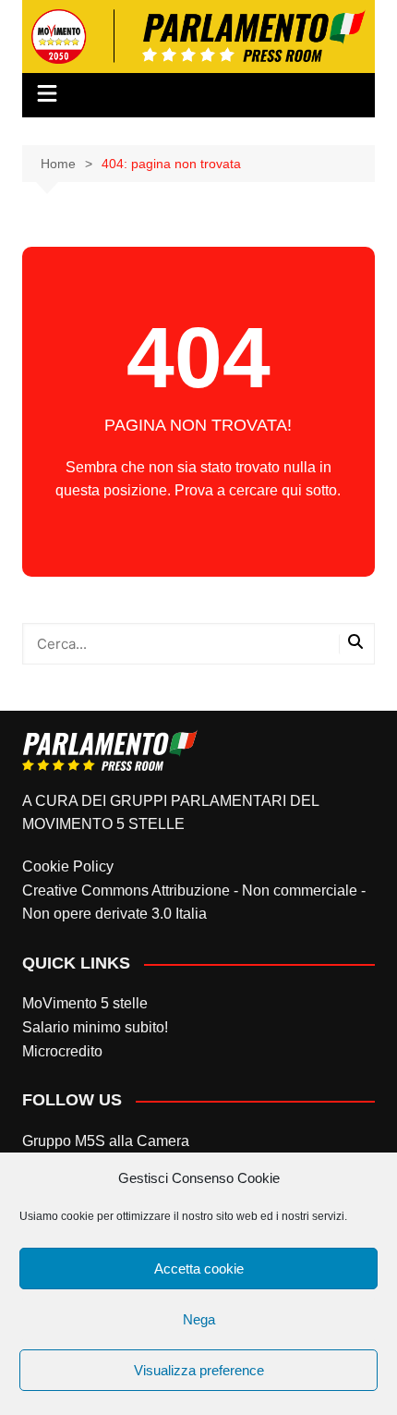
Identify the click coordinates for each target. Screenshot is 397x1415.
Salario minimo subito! (95, 1027)
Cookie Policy (68, 866)
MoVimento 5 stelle (85, 1003)
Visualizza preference (199, 1370)
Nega (199, 1319)
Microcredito (62, 1051)
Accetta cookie (199, 1268)
